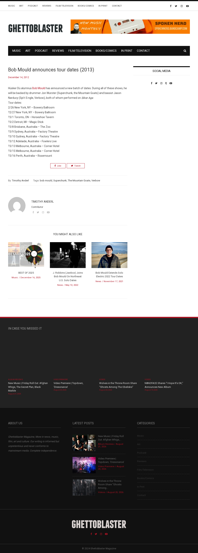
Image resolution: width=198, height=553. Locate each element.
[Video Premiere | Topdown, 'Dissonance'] (74, 356)
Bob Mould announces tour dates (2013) (51, 70)
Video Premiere (61, 380)
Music (11, 6)
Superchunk (60, 180)
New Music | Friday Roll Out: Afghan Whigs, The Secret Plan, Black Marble (28, 387)
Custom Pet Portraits (144, 111)
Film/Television (64, 6)
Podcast (33, 6)
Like (59, 166)
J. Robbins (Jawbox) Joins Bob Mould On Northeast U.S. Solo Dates (68, 276)
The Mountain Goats (79, 180)
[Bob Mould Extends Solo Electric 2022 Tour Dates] (109, 256)
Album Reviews (15, 380)
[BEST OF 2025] (26, 256)
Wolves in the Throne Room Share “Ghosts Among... (109, 484)
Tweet (77, 166)
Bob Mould (38, 88)
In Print (103, 6)
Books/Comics (86, 6)
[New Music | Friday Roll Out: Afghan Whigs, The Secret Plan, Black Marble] (29, 356)
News (60, 285)
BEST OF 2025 (26, 272)
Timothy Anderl (20, 180)
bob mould (46, 180)
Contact (117, 6)
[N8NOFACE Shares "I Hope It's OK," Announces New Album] (165, 356)
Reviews (46, 6)
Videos (102, 380)
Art (21, 6)
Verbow (95, 180)
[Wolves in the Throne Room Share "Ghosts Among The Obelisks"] (120, 356)
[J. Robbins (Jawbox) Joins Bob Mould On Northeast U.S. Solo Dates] (68, 256)
